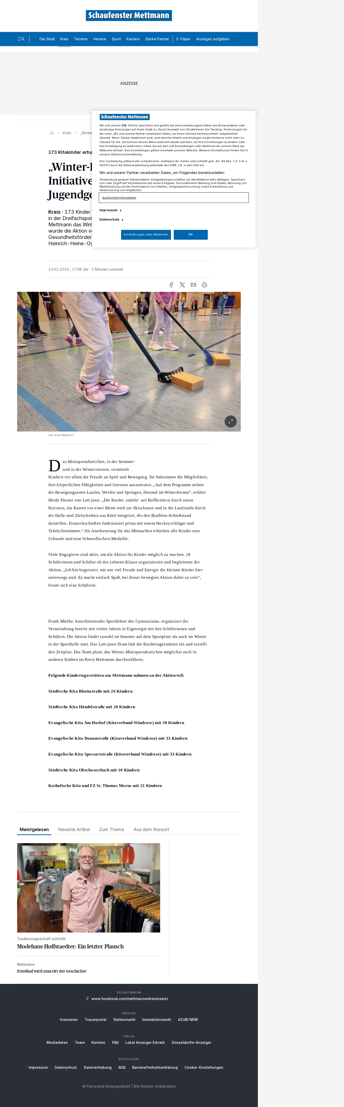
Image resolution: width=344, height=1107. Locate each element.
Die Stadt (47, 39)
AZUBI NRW (188, 1019)
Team (80, 1042)
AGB (121, 1067)
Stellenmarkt (124, 1019)
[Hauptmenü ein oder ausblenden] (21, 39)
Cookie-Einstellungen (204, 1067)
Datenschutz (66, 1067)
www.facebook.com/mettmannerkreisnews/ (129, 998)
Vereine (99, 39)
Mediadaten (57, 1042)
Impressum (38, 1067)
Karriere (133, 39)
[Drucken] (204, 285)
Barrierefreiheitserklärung (155, 1067)
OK (190, 234)
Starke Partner (157, 39)
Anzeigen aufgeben (212, 39)
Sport (116, 39)
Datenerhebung (98, 1067)
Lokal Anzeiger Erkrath (145, 1042)
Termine (81, 39)
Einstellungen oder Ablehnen (146, 234)
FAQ (115, 1042)
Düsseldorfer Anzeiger (191, 1042)
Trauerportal (96, 1019)
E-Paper (184, 39)
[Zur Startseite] (129, 15)
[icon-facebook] (171, 285)
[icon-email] (193, 285)
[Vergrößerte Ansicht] (129, 362)
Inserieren (69, 1019)
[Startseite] (51, 132)
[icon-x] (182, 285)
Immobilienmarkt (156, 1019)
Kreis (64, 39)
